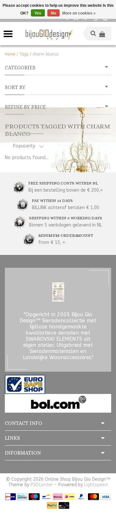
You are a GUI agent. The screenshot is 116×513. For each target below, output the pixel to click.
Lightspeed (96, 485)
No (53, 13)
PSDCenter (42, 485)
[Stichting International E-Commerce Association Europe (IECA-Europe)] (25, 384)
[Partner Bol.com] (58, 403)
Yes (37, 13)
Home (10, 54)
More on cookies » (79, 13)
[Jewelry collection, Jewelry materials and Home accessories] (48, 33)
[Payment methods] (10, 496)
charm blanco (45, 54)
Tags (23, 54)
